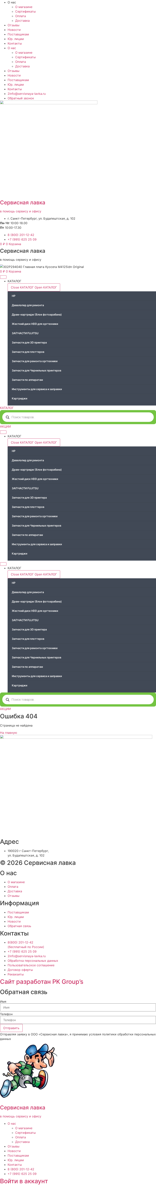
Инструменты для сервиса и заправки (37, 389)
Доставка (22, 20)
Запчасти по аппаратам (27, 379)
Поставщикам (18, 34)
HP (13, 295)
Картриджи (19, 398)
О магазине (23, 7)
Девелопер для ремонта (28, 305)
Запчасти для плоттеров (28, 351)
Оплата (20, 16)
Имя (3, 1001)
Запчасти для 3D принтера (29, 342)
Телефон (6, 1014)
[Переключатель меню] (3, 277)
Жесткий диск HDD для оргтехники (35, 323)
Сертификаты (25, 11)
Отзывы (13, 25)
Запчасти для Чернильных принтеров (36, 370)
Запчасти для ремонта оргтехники (34, 361)
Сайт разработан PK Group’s (41, 981)
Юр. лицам (16, 39)
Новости (14, 30)
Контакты (15, 43)
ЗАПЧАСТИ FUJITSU (25, 333)
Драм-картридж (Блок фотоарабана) (37, 314)
